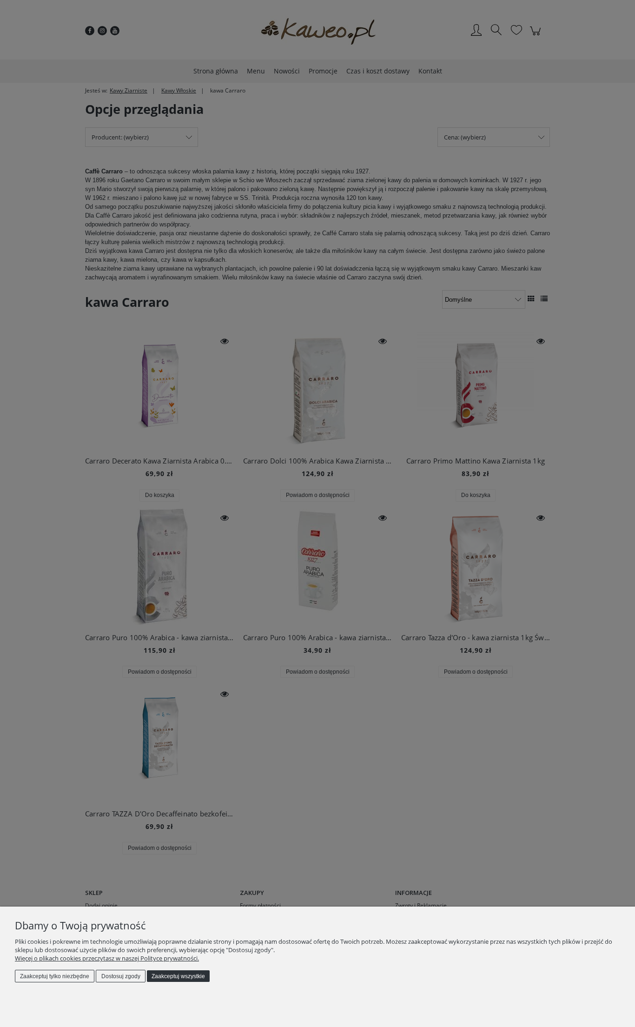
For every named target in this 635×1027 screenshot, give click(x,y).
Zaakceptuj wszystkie (178, 976)
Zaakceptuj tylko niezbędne (54, 976)
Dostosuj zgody (120, 976)
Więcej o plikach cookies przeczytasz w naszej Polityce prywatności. (107, 958)
